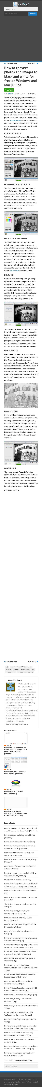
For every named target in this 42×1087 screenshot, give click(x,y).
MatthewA (9, 94)
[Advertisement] (21, 39)
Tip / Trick (9, 90)
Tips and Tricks (10, 672)
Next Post (32, 63)
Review (9, 745)
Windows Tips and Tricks (25, 672)
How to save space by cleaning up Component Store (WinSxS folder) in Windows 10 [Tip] (20, 967)
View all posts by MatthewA (17, 724)
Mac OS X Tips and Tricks (18, 667)
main (29, 667)
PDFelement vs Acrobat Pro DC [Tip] (17, 880)
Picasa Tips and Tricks (27, 669)
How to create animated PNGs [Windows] (13, 792)
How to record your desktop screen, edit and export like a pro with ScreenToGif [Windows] (15, 750)
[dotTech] (21, 6)
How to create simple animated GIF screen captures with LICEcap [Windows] (15, 813)
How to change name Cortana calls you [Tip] (20, 995)
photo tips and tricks (12, 669)
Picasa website (15, 120)
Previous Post (12, 63)
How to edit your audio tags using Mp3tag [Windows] (15, 772)
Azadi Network (12, 1084)
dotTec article (15, 271)
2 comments (31, 94)
